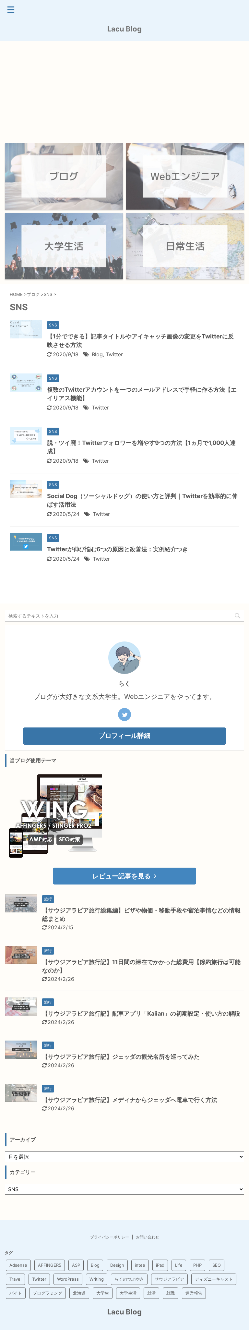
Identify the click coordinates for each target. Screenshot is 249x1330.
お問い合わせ (147, 1237)
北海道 (79, 1293)
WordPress (68, 1279)
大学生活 (128, 1293)
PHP (197, 1265)
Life (179, 1265)
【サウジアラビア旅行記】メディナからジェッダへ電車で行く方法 (129, 1099)
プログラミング (47, 1293)
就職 (170, 1293)
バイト (15, 1293)
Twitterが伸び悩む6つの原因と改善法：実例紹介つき (117, 549)
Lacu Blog (124, 29)
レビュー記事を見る (121, 876)
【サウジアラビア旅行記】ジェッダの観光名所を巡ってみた (121, 1056)
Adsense (18, 1265)
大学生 (102, 1293)
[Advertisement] (124, 89)
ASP (76, 1265)
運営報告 (193, 1293)
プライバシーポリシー (109, 1237)
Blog (97, 354)
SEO (216, 1265)
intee (140, 1265)
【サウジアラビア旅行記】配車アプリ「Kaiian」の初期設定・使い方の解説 (141, 1013)
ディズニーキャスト (214, 1279)
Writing (96, 1279)
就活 (151, 1293)
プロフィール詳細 (124, 735)
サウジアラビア (169, 1279)
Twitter (114, 354)
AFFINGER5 (49, 1265)
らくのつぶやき (129, 1279)
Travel (15, 1279)
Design (117, 1265)
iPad (160, 1265)
